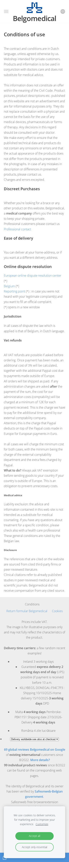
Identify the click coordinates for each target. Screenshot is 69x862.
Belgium (9, 286)
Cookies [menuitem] (57, 611)
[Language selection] (63, 11)
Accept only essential (34, 847)
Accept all (34, 836)
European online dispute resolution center (32, 275)
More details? (40, 760)
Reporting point (14, 291)
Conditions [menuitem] (32, 604)
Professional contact (17, 229)
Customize (42, 824)
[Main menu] (6, 11)
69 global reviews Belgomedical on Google (34, 749)
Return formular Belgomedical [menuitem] (26, 611)
